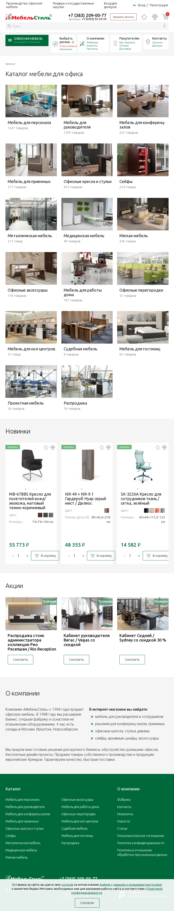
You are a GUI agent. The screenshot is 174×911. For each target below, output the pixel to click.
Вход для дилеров (110, 5)
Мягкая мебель (16, 857)
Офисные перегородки (78, 814)
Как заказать (127, 42)
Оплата (124, 45)
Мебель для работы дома (80, 807)
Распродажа (70, 843)
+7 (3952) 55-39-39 (94, 19)
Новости (123, 821)
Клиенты (92, 45)
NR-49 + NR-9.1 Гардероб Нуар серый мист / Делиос (85, 498)
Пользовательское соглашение (140, 836)
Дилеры (157, 45)
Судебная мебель (74, 828)
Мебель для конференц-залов (27, 814)
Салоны (157, 42)
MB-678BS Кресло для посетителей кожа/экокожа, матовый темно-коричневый (30, 501)
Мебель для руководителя (25, 807)
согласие (67, 884)
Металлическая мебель (22, 843)
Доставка (125, 48)
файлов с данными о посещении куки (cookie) (130, 884)
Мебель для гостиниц (77, 836)
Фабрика (92, 42)
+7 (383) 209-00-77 (87, 15)
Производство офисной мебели (24, 5)
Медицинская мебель (21, 850)
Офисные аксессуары (77, 799)
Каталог (13, 789)
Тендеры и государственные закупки (73, 5)
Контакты (159, 38)
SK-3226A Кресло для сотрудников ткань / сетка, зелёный (141, 498)
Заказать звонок (123, 16)
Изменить (66, 49)
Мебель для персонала (22, 799)
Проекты (92, 48)
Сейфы (10, 836)
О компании (95, 38)
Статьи (122, 828)
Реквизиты (125, 814)
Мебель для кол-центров (79, 821)
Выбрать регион (66, 40)
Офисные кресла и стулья (24, 828)
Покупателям (129, 38)
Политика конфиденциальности (140, 843)
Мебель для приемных (22, 821)
